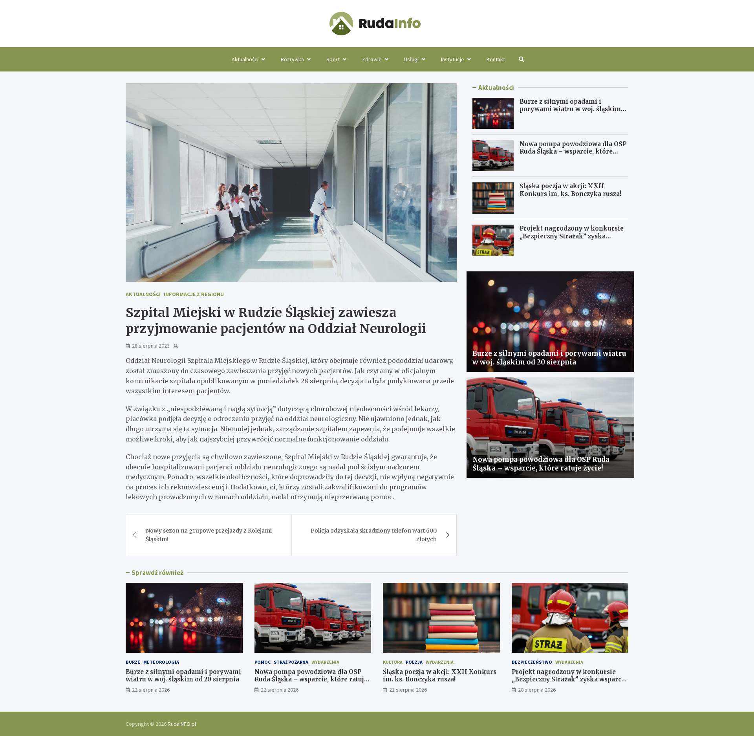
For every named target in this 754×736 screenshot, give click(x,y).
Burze (133, 662)
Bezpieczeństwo (532, 662)
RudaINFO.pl (182, 723)
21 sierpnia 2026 (408, 689)
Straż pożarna (291, 662)
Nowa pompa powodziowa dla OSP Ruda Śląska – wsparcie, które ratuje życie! (573, 151)
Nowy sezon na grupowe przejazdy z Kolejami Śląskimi (209, 535)
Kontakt (496, 59)
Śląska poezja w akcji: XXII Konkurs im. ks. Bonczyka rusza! (570, 190)
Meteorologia (161, 662)
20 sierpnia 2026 (537, 689)
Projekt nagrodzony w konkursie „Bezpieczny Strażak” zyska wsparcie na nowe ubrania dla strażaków (572, 240)
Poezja (414, 662)
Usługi (411, 59)
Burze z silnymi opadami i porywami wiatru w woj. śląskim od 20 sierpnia (570, 109)
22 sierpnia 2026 (151, 689)
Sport (333, 59)
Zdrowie (372, 59)
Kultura (393, 662)
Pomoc (262, 662)
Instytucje (452, 59)
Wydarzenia (325, 662)
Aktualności (245, 59)
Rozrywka (292, 59)
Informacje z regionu (194, 294)
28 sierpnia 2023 (151, 345)
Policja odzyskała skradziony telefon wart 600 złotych (374, 535)
